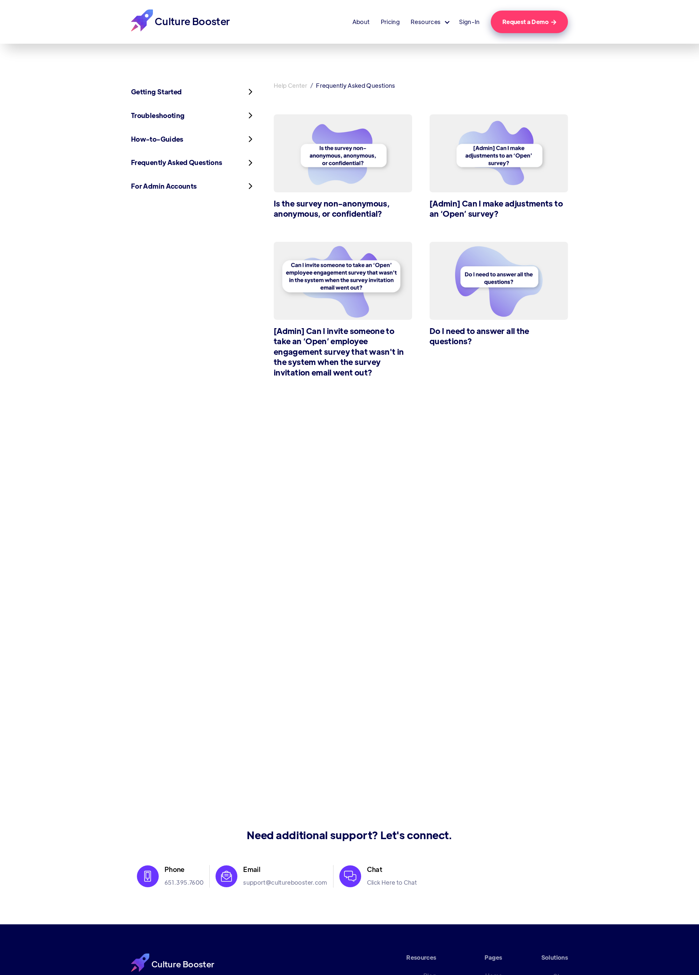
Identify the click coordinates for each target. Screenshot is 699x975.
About (361, 22)
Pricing (390, 22)
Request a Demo (529, 21)
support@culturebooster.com (285, 882)
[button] (429, 22)
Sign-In (469, 22)
